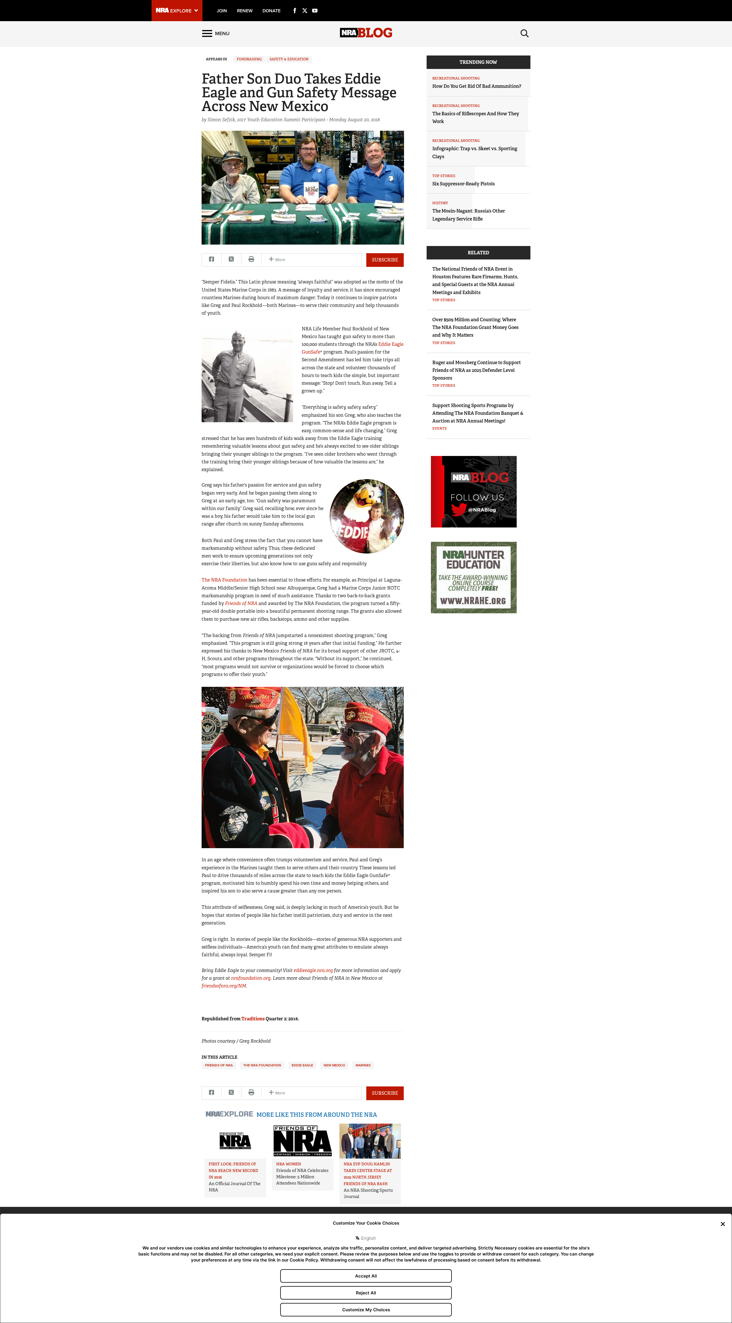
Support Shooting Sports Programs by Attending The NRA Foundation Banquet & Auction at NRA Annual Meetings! (477, 413)
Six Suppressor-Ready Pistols (463, 184)
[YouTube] (315, 4)
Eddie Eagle (302, 1065)
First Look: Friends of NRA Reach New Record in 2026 (233, 1171)
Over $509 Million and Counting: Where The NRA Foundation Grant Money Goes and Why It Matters (475, 327)
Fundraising (249, 59)
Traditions (253, 1019)
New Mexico (334, 1065)
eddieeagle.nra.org (313, 970)
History (440, 203)
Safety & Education (289, 59)
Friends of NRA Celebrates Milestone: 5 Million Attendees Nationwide (302, 1177)
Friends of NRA (219, 1065)
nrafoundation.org (250, 978)
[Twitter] (305, 4)
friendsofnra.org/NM (224, 986)
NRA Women (288, 1164)
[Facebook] (295, 4)
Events (439, 428)
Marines (363, 1065)
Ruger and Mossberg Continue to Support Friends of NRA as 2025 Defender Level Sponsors (476, 370)
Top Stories (443, 176)
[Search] (524, 33)
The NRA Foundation (224, 580)
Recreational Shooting (456, 78)
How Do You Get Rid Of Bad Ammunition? (476, 86)
